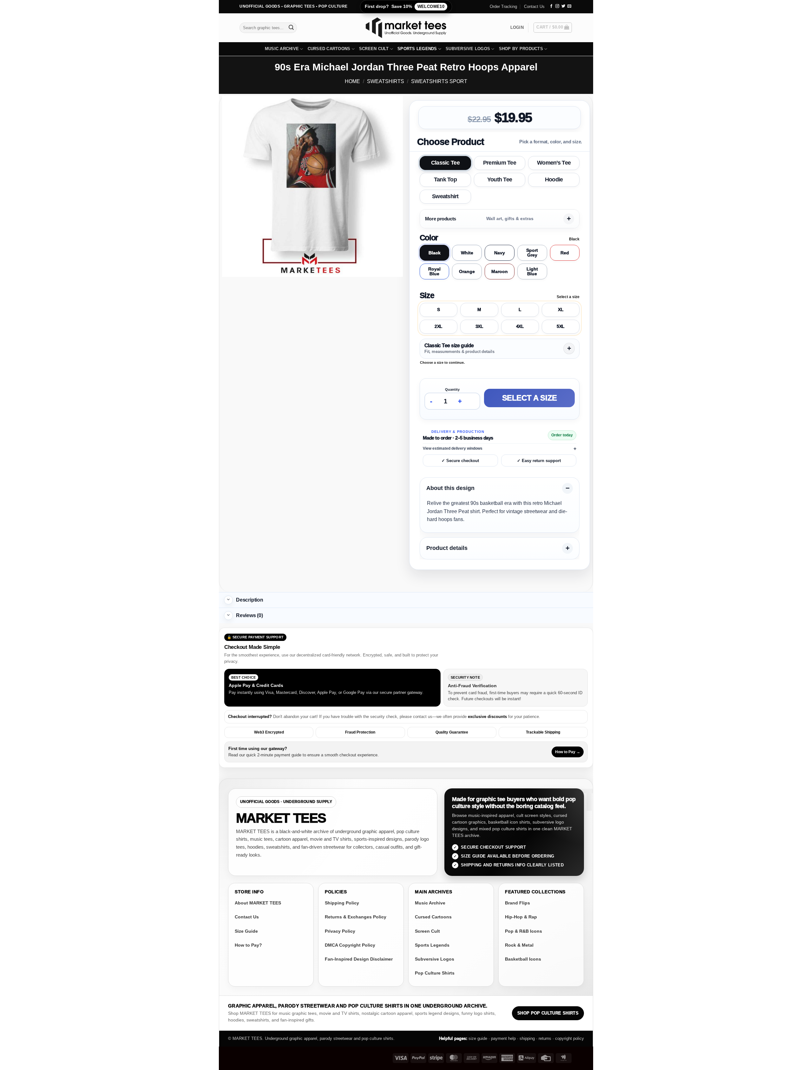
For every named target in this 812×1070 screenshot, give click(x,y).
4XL (520, 326)
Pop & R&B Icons (523, 931)
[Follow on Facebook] (551, 6)
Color (429, 237)
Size (427, 295)
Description (249, 600)
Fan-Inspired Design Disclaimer (359, 959)
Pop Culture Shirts (435, 972)
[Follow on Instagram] (557, 6)
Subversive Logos (468, 48)
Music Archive (282, 48)
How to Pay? (248, 945)
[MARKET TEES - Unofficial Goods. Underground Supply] (406, 27)
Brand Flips (517, 902)
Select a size (529, 398)
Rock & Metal (519, 945)
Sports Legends (417, 48)
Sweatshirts (385, 81)
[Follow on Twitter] (563, 6)
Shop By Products (521, 48)
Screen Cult (374, 48)
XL (560, 309)
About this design (450, 488)
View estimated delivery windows (452, 448)
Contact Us (534, 6)
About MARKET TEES (258, 902)
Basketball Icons (523, 959)
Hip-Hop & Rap (521, 916)
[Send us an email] (569, 6)
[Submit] (291, 27)
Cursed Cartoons (329, 48)
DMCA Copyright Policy (350, 945)
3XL (479, 326)
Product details (447, 548)
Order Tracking (503, 6)
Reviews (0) (249, 615)
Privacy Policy (340, 931)
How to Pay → (567, 752)
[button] (517, 27)
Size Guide (246, 931)
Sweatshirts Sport (439, 81)
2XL (438, 326)
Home (352, 81)
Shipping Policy (342, 902)
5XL (561, 326)
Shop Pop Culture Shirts (548, 1013)
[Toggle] (228, 600)
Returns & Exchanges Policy (355, 916)
